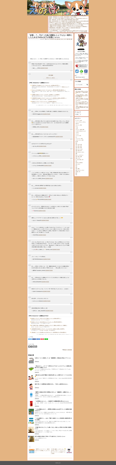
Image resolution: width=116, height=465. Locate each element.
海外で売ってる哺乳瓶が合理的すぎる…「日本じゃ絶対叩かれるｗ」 (52, 384)
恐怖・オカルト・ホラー (62, 39)
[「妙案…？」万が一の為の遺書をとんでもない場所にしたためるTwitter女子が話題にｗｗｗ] (38, 339)
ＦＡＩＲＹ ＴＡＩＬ (38, 326)
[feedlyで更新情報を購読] (34, 347)
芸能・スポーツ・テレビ (80, 170)
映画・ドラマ (78, 158)
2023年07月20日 (46, 114)
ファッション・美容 (79, 138)
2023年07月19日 (44, 68)
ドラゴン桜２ (46, 330)
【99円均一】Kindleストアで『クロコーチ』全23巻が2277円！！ (46, 85)
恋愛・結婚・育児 (79, 150)
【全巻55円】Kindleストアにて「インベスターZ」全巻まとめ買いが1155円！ (48, 328)
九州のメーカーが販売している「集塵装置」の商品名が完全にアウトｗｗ (53, 358)
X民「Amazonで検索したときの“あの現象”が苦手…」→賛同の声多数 (82, 92)
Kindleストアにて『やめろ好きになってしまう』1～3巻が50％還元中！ (46, 321)
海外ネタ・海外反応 (79, 162)
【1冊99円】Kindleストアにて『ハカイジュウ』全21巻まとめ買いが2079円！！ (49, 98)
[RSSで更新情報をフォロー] (36, 347)
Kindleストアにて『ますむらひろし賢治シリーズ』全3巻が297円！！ (46, 318)
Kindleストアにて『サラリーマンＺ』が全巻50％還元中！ (44, 101)
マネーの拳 (51, 330)
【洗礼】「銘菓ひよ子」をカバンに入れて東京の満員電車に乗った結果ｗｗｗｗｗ (82, 107)
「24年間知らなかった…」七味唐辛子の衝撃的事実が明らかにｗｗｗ (52, 401)
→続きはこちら (77, 62)
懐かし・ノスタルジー (79, 155)
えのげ (59, 462)
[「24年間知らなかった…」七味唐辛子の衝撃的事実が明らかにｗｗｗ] (31, 404)
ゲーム (77, 126)
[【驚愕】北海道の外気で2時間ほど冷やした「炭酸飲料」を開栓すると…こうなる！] (31, 395)
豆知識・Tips (78, 171)
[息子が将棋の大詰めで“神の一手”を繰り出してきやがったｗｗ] (31, 439)
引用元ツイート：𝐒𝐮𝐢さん (50, 77)
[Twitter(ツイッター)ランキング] (81, 66)
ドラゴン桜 (41, 330)
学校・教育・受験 (79, 147)
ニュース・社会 (78, 135)
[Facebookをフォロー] (32, 347)
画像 (67, 39)
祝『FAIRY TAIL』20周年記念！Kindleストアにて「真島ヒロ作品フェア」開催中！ (49, 325)
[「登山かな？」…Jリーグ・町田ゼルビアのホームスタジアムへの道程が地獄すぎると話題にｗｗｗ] (31, 368)
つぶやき (77, 132)
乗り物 (77, 141)
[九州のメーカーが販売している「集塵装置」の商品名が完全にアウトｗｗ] (31, 360)
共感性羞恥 (69, 349)
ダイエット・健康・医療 (80, 129)
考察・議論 (70, 39)
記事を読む (37, 361)
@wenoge (82, 48)
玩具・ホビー (78, 164)
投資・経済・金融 (79, 156)
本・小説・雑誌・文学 (79, 159)
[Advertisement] (37, 24)
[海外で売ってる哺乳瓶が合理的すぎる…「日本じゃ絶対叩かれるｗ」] (31, 387)
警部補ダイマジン (65, 86)
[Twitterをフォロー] (29, 347)
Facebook (86, 73)
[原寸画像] (51, 75)
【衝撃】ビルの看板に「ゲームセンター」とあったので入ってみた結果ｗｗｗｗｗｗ (82, 99)
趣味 (76, 173)
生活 (76, 165)
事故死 (65, 349)
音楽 (76, 174)
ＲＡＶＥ (32, 326)
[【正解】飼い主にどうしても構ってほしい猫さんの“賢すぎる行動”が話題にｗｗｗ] (31, 430)
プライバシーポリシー (85, 78)
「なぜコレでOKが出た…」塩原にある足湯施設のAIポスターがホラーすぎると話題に (82, 95)
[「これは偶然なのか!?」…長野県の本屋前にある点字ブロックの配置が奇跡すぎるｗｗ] (31, 412)
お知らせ (77, 123)
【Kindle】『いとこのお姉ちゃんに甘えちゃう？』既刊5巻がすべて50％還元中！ (49, 332)
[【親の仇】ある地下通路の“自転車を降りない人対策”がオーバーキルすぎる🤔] (31, 377)
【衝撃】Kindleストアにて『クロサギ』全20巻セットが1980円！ (46, 94)
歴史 (76, 161)
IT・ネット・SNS (49, 39)
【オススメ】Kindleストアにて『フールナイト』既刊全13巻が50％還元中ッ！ (49, 90)
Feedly (81, 73)
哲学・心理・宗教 (55, 39)
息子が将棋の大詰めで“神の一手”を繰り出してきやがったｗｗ (50, 436)
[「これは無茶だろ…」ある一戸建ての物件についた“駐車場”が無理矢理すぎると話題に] (31, 421)
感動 (76, 153)
